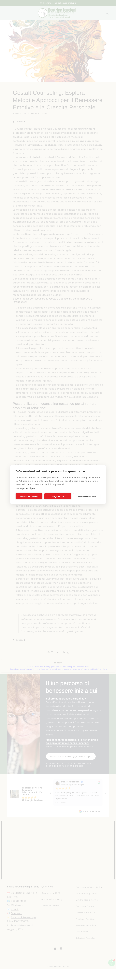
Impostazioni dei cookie (87, 496)
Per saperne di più (25, 488)
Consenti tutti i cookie (29, 496)
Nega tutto (58, 496)
